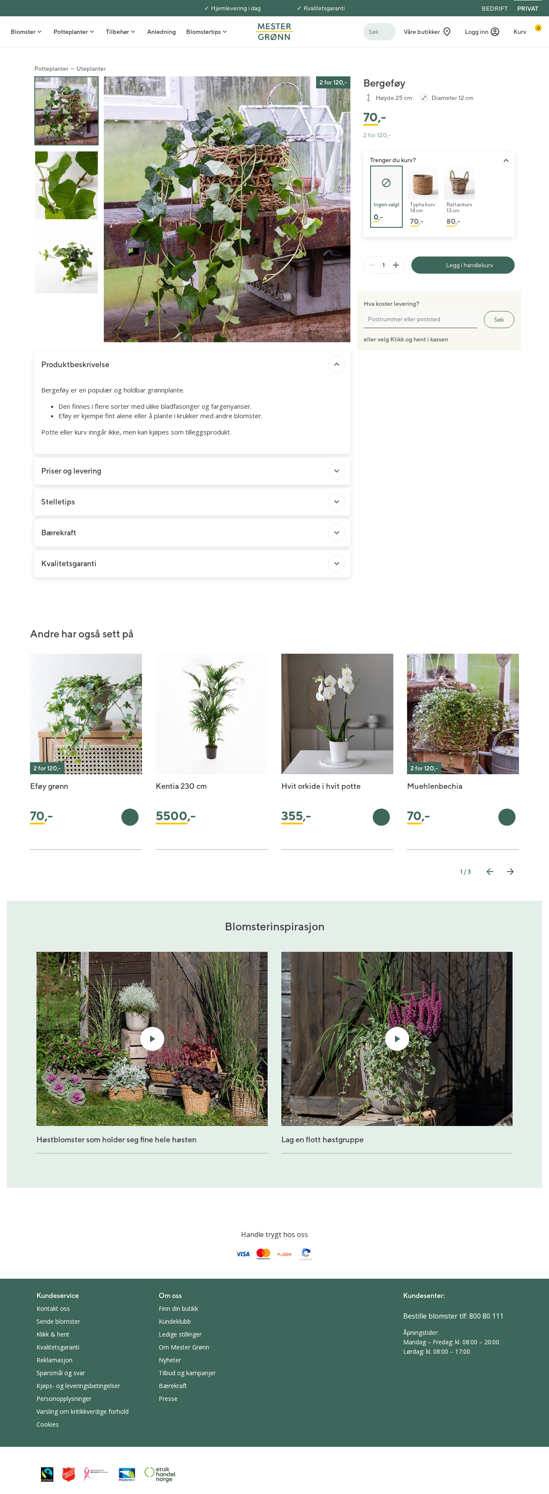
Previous (489, 871)
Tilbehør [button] (117, 31)
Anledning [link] (161, 31)
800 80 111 (486, 1316)
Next (510, 871)
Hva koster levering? (391, 303)
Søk (499, 319)
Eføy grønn (49, 786)
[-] (372, 265)
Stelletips (58, 501)
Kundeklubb (175, 1321)
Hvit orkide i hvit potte (321, 786)
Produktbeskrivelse (75, 364)
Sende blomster (58, 1321)
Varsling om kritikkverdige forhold (82, 1411)
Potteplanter (51, 68)
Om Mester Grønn (184, 1347)
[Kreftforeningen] (96, 1475)
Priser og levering (71, 470)
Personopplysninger (63, 1398)
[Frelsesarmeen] (68, 1474)
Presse (168, 1398)
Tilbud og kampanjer (187, 1373)
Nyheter (170, 1360)
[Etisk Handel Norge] (160, 1475)
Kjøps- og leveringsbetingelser (78, 1386)
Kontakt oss (53, 1308)
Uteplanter (91, 68)
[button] (482, 31)
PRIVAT (527, 8)
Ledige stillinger (180, 1334)
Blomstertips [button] (203, 31)
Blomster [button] (23, 31)
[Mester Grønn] (274, 31)
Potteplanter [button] (71, 31)
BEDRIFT (495, 8)
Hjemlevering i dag (236, 8)
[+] (396, 265)
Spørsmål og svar (60, 1373)
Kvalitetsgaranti (324, 8)
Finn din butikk (178, 1308)
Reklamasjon (54, 1360)
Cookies (47, 1424)
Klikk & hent (52, 1334)
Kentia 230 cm (181, 786)
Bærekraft (58, 532)
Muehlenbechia (434, 786)
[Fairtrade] (47, 1474)
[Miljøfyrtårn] (127, 1475)
